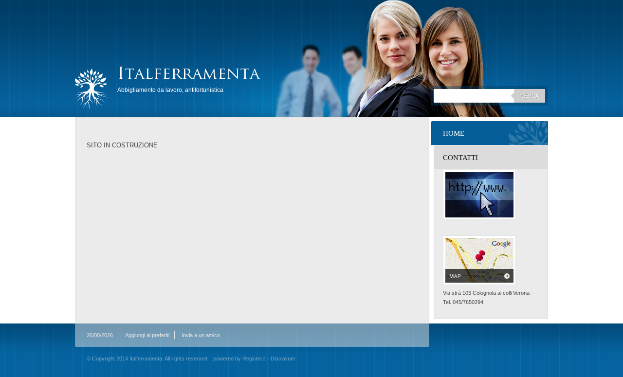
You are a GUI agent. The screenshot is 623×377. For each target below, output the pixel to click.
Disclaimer (283, 358)
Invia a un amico (201, 335)
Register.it (254, 358)
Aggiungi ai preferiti (147, 335)
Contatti (460, 158)
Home (453, 133)
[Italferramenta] (92, 89)
